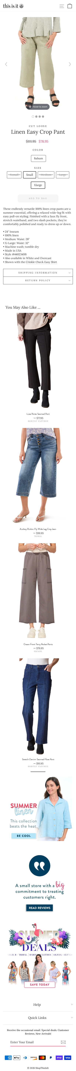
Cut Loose (38, 126)
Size (38, 167)
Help (37, 1004)
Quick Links (37, 1018)
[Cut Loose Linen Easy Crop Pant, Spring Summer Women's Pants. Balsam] (33, 116)
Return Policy (38, 280)
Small (29, 174)
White (30, 258)
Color (38, 149)
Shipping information (38, 272)
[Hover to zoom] (38, 64)
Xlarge (38, 185)
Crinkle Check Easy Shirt (41, 262)
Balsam (38, 158)
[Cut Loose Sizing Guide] (43, 116)
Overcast (45, 258)
